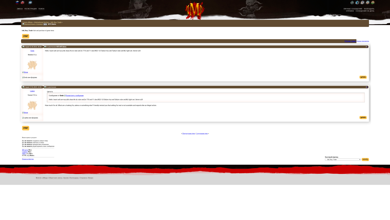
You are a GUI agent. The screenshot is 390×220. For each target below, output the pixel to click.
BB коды (25, 150)
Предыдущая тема (188, 133)
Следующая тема (202, 133)
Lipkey (32, 91)
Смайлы (25, 152)
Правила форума (28, 159)
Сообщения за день (365, 11)
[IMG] (24, 153)
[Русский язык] (17, 4)
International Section (41, 22)
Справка (350, 11)
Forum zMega (27, 22)
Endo (32, 51)
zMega (20, 9)
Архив (66, 178)
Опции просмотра (362, 41)
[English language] (22, 4)
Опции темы (350, 41)
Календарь (369, 9)
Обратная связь (55, 178)
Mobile (38, 178)
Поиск (41, 9)
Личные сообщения (353, 9)
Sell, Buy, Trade (56, 22)
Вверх (90, 178)
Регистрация (31, 9)
